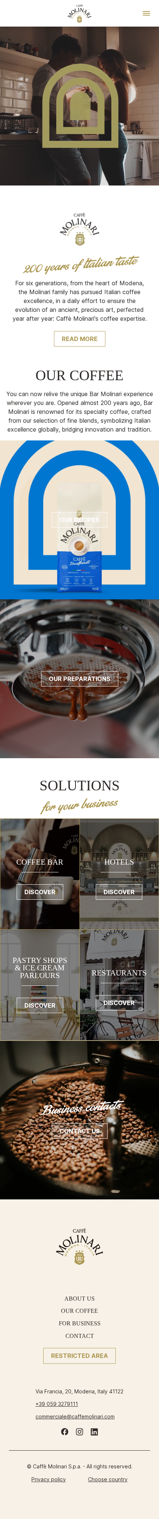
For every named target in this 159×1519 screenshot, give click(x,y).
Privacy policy (48, 1479)
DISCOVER (39, 892)
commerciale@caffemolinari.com (75, 1417)
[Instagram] (79, 1431)
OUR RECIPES (79, 520)
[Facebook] (64, 1431)
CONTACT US (80, 1131)
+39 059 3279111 (56, 1404)
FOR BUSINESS (80, 1323)
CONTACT (79, 1336)
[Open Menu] (146, 13)
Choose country (108, 1479)
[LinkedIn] (94, 1431)
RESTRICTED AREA (79, 1355)
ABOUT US (79, 1298)
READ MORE (80, 339)
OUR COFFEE (79, 1311)
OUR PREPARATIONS (80, 678)
